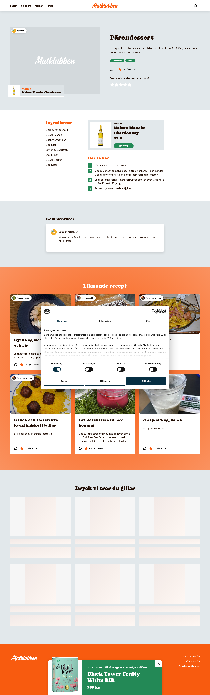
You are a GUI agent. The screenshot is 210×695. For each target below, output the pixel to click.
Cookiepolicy (193, 661)
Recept (13, 5)
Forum (49, 5)
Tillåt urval (105, 381)
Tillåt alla (146, 381)
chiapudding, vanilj (162, 420)
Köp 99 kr (123, 145)
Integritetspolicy (191, 656)
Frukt (130, 60)
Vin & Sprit (26, 5)
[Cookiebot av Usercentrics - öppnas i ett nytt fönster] (153, 311)
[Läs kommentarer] (112, 69)
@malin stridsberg (68, 231)
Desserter (117, 60)
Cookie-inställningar (189, 666)
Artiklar (39, 5)
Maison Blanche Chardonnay (41, 92)
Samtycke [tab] (62, 321)
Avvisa (64, 381)
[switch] (89, 369)
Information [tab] (105, 321)
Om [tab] (148, 321)
